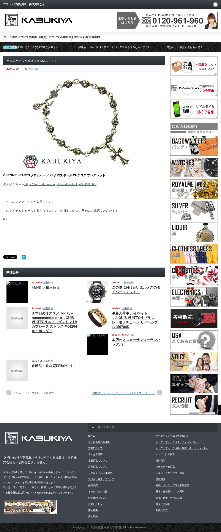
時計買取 (160, 460)
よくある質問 (95, 454)
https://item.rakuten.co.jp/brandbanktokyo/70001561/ (60, 184)
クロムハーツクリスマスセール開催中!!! (34, 393)
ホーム (7, 37)
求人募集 (93, 510)
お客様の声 (162, 510)
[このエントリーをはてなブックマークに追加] (24, 258)
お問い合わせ (80, 37)
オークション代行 (97, 491)
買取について (20, 37)
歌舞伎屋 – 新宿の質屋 (106, 527)
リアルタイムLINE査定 (100, 473)
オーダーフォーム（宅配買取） (172, 435)
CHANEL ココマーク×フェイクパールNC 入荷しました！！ (123, 393)
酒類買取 (160, 479)
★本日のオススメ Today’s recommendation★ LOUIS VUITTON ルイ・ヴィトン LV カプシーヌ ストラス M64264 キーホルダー (54, 322)
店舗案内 (94, 37)
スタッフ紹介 (163, 504)
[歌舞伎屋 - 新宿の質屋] (38, 30)
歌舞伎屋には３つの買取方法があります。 (36, 47)
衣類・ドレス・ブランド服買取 (172, 485)
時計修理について (97, 497)
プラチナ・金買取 (165, 466)
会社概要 (93, 516)
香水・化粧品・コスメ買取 (170, 491)
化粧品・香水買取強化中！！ (54, 366)
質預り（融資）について (44, 37)
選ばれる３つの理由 (99, 442)
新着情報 (33, 69)
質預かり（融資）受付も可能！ (185, 47)
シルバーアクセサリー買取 (170, 473)
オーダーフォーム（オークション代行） (177, 442)
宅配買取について (97, 460)
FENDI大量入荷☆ (46, 287)
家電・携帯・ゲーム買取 (169, 497)
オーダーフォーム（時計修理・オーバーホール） (182, 448)
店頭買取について (97, 466)
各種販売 (65, 37)
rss (215, 4)
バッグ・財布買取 (165, 454)
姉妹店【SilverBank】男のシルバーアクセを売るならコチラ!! (113, 47)
